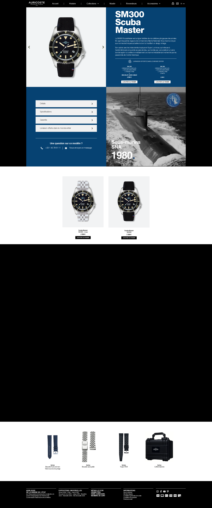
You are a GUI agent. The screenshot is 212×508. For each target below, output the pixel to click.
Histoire (72, 4)
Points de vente (127, 499)
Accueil (55, 4)
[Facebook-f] (161, 491)
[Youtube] (164, 491)
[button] (182, 3)
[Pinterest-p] (168, 491)
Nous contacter (127, 492)
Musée (112, 4)
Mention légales (128, 494)
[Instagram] (157, 491)
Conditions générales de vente (132, 496)
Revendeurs (131, 4)
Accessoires (152, 4)
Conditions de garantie (130, 497)
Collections (91, 4)
